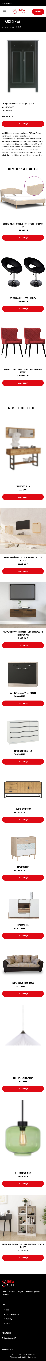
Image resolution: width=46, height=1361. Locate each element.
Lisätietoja (23, 124)
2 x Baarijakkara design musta (23, 298)
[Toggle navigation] (4, 11)
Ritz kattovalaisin (23, 1173)
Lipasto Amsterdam (23, 809)
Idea (7, 1310)
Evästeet (31, 1354)
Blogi (8, 1323)
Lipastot (31, 103)
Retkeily (9, 1319)
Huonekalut (9, 27)
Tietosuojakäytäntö (18, 1357)
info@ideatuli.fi (7, 3)
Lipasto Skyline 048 (23, 750)
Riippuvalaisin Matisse (23, 1078)
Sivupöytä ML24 (23, 486)
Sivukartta (32, 1357)
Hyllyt (18, 27)
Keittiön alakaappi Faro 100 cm (23, 692)
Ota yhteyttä (22, 1354)
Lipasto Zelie (23, 867)
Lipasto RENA (23, 925)
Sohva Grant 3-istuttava (23, 983)
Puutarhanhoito (12, 1314)
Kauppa (38, 12)
